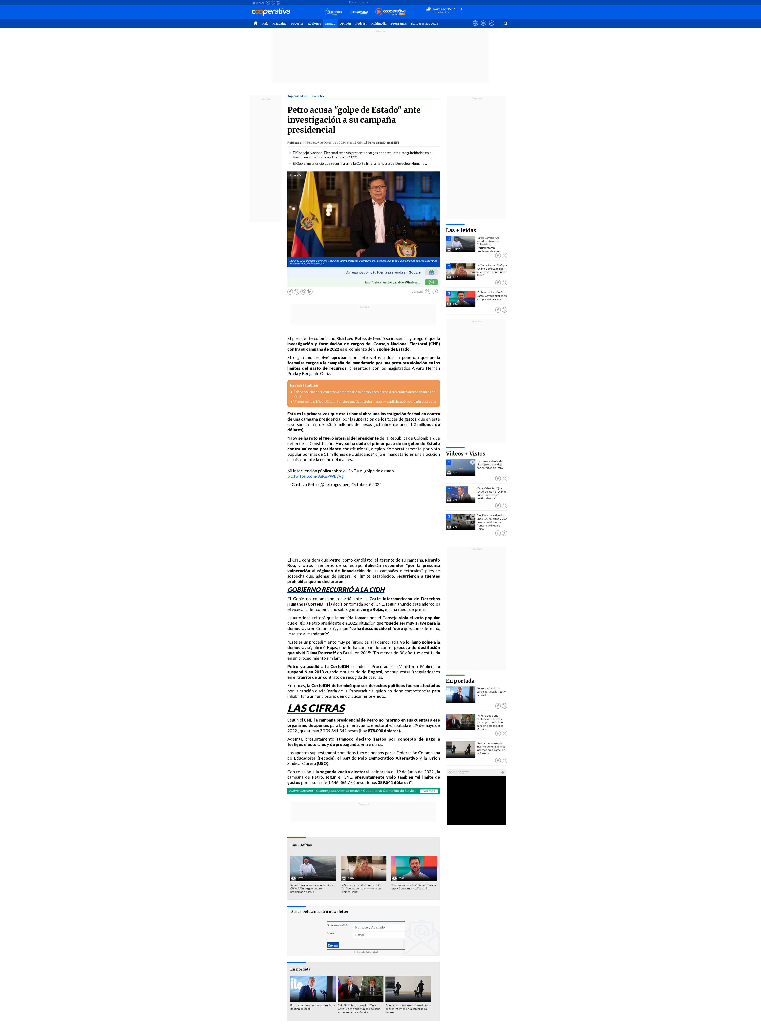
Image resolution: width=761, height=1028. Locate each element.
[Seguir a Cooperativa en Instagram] (278, 2)
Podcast (360, 23)
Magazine (279, 23)
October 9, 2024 (366, 484)
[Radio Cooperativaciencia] (358, 12)
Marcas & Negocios (424, 23)
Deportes (297, 23)
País (265, 23)
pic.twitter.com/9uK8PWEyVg (315, 476)
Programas (399, 23)
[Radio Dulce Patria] (333, 12)
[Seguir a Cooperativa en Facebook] (268, 2)
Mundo (330, 23)
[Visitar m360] (483, 27)
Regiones (314, 23)
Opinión (345, 23)
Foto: (293, 175)
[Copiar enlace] (435, 292)
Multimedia (378, 23)
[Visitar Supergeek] (491, 27)
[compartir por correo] (427, 292)
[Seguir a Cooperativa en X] (273, 2)
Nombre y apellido (338, 925)
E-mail (331, 933)
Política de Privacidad (366, 952)
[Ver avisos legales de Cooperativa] (475, 27)
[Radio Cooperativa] (390, 12)
